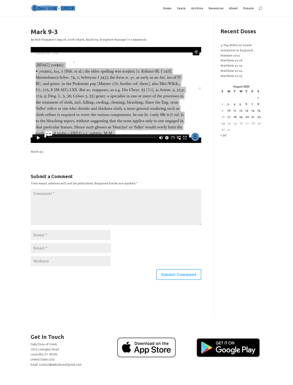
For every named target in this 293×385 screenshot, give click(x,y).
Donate (248, 8)
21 (252, 117)
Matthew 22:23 (231, 76)
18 (235, 117)
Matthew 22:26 (231, 60)
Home (167, 8)
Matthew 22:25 (231, 65)
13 (246, 110)
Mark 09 (92, 39)
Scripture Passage (113, 39)
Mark (80, 39)
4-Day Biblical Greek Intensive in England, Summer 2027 (237, 50)
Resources (216, 8)
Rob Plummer (45, 39)
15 (258, 110)
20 (247, 117)
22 (259, 117)
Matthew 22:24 (232, 71)
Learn (181, 8)
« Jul (224, 135)
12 (240, 110)
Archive (197, 8)
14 (253, 110)
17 (228, 117)
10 (229, 110)
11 (235, 110)
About (233, 8)
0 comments (137, 39)
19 (240, 117)
